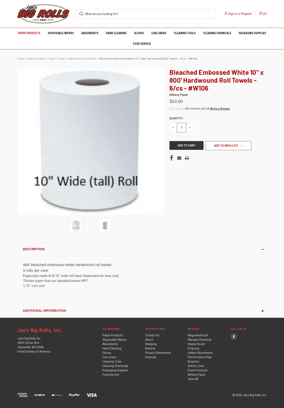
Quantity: (176, 118)
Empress (193, 348)
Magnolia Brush (198, 335)
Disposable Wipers (61, 33)
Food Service (142, 43)
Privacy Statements (158, 352)
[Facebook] (171, 158)
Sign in (232, 13)
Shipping (151, 344)
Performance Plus (200, 357)
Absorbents (89, 33)
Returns (150, 348)
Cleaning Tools (185, 33)
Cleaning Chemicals (217, 33)
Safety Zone (196, 366)
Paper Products (29, 33)
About (149, 339)
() (264, 13)
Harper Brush (196, 344)
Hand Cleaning (116, 33)
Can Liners (158, 33)
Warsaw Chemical (199, 339)
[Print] (187, 158)
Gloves (139, 33)
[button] (218, 108)
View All (193, 379)
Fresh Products (197, 370)
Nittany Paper (197, 374)
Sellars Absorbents (200, 352)
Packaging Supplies (252, 33)
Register (246, 13)
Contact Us (152, 335)
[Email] (179, 158)
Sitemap (150, 357)
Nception (193, 361)
